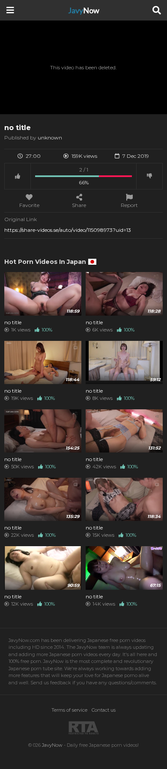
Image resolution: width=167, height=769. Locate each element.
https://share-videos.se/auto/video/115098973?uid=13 (67, 230)
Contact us (104, 710)
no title (12, 322)
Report (129, 205)
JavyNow (52, 745)
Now (83, 10)
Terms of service (69, 710)
